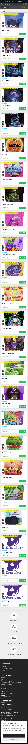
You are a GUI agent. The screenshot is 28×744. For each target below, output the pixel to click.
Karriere (3, 671)
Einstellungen (14, 739)
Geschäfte (3, 666)
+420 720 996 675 (5, 697)
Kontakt (3, 670)
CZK (13, 1)
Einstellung (18, 682)
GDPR (2, 679)
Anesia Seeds (4, 28)
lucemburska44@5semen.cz (8, 715)
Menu (24, 7)
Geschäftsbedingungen (7, 681)
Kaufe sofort (22, 34)
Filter (4, 11)
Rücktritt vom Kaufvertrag (7, 684)
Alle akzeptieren (14, 736)
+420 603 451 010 (6, 713)
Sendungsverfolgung (6, 668)
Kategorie (5, 7)
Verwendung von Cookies (7, 682)
